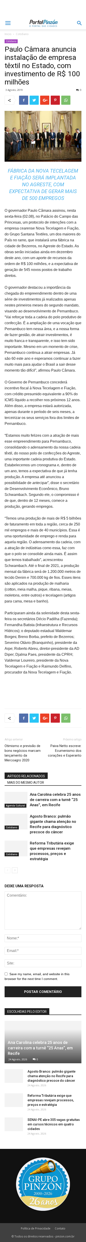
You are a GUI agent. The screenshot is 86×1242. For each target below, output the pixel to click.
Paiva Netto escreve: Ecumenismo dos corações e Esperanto (64, 750)
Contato (60, 1228)
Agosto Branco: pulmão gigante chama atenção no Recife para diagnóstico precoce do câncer (51, 1076)
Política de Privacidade (35, 1228)
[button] (79, 23)
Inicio (8, 34)
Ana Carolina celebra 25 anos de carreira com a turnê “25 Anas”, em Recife (55, 799)
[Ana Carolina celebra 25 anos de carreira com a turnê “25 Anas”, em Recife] (16, 800)
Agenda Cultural (15, 805)
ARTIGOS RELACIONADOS (26, 776)
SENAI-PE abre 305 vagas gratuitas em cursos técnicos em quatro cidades (54, 1124)
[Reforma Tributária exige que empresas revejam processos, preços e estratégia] (16, 848)
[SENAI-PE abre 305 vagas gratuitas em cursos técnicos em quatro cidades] (14, 1124)
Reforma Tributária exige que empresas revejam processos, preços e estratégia (51, 1100)
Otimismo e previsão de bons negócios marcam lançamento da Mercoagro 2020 (23, 753)
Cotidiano (22, 34)
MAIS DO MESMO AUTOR (25, 782)
